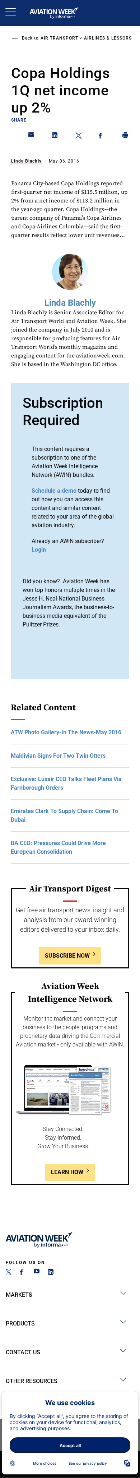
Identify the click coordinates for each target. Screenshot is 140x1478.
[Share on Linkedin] (55, 136)
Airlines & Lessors (108, 38)
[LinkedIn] (50, 1272)
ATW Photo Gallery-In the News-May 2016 (66, 732)
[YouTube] (36, 1272)
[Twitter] (8, 1272)
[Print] (125, 136)
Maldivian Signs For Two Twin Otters (58, 755)
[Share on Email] (31, 136)
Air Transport (59, 38)
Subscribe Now (67, 955)
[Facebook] (22, 1272)
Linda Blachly (26, 161)
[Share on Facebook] (102, 136)
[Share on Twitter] (78, 136)
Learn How (67, 1172)
